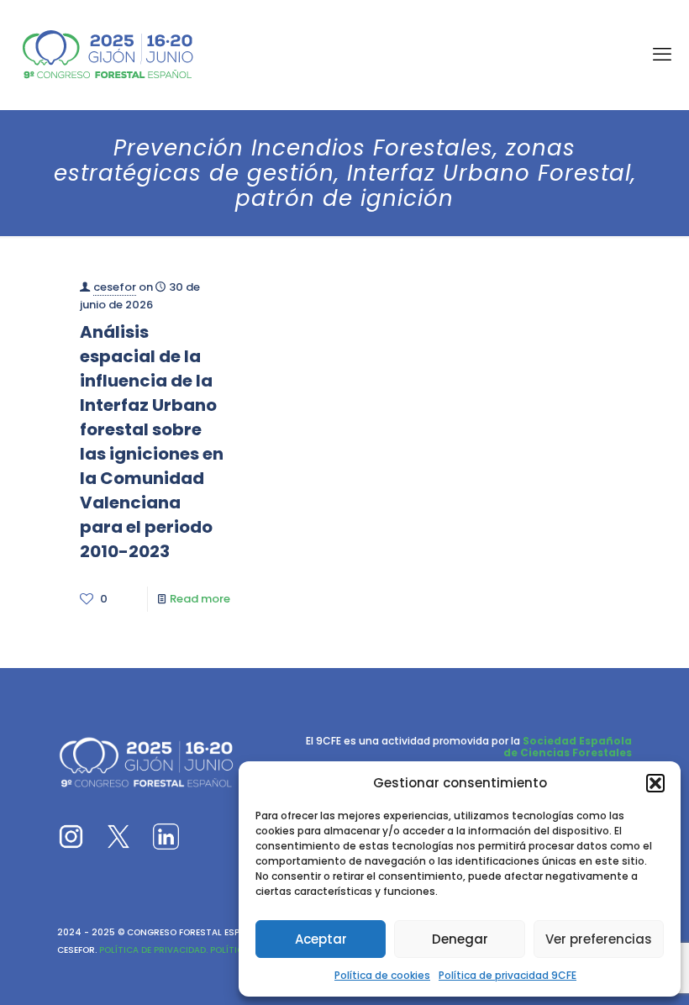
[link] (71, 836)
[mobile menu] (662, 54)
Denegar (460, 939)
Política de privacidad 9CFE (507, 975)
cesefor (114, 287)
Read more (200, 599)
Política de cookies (382, 975)
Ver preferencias (598, 939)
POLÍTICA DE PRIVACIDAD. (152, 950)
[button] (655, 783)
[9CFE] (107, 54)
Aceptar (321, 939)
